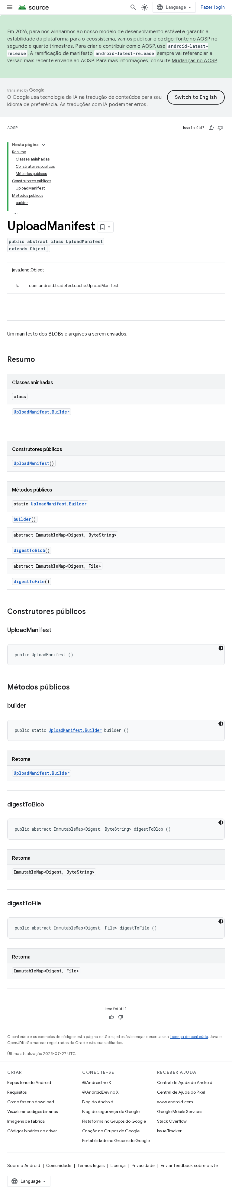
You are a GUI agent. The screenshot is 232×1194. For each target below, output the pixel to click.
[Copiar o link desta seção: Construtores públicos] (92, 612)
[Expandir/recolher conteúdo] (43, 144)
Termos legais (91, 1165)
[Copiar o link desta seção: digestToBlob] (50, 805)
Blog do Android (97, 1102)
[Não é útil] (220, 127)
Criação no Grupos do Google (111, 1131)
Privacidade (143, 1165)
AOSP (12, 127)
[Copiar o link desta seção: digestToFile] (47, 903)
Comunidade (58, 1165)
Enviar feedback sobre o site (189, 1165)
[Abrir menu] (10, 7)
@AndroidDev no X (100, 1092)
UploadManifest (31, 463)
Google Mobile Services (179, 1111)
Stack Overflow (172, 1121)
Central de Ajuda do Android (184, 1082)
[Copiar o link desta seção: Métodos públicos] (76, 687)
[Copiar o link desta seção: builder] (32, 706)
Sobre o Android (23, 1165)
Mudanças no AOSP (194, 61)
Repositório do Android (29, 1082)
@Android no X (96, 1082)
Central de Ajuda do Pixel (181, 1092)
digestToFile (29, 581)
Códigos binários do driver (32, 1131)
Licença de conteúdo (189, 1036)
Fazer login (213, 7)
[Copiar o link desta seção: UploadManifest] (57, 630)
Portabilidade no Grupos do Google (116, 1140)
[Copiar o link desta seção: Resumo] (41, 360)
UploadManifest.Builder (41, 412)
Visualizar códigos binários (32, 1111)
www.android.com (175, 1102)
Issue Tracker (169, 1131)
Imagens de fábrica (26, 1121)
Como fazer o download (30, 1102)
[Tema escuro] (220, 648)
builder (22, 519)
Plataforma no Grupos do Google (114, 1121)
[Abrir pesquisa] (133, 7)
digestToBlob (29, 550)
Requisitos (17, 1092)
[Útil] (211, 127)
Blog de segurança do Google (111, 1111)
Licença (118, 1165)
